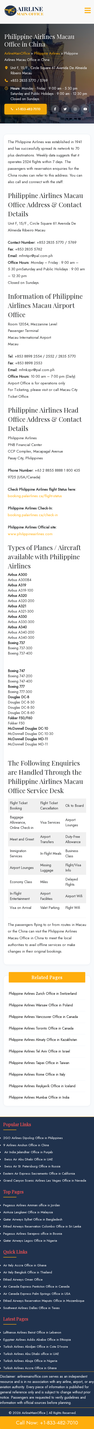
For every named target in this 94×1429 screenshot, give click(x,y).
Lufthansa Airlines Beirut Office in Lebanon (32, 1332)
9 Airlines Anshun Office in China (26, 1145)
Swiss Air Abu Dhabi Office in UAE (28, 1159)
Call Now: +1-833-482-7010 (47, 1422)
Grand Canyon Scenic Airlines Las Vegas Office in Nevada (44, 1180)
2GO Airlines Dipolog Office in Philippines (33, 1138)
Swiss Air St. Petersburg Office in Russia (31, 1166)
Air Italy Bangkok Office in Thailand (27, 1272)
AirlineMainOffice (17, 53)
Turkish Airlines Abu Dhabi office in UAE (31, 1353)
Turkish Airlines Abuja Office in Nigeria (30, 1360)
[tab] (88, 10)
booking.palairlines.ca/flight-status (35, 495)
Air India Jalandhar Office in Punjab (28, 1152)
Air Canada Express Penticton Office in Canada (36, 1286)
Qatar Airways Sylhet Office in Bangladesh (32, 1219)
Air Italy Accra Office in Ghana (24, 1265)
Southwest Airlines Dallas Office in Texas (31, 1308)
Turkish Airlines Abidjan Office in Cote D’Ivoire (35, 1346)
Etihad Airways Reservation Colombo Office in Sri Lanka (42, 1226)
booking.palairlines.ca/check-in (33, 514)
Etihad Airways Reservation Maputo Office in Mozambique (43, 1300)
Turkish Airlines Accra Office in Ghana (30, 1368)
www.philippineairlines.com (30, 534)
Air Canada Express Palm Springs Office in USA (36, 1293)
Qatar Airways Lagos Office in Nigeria (30, 1240)
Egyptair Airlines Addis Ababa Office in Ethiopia (37, 1339)
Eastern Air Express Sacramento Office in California (39, 1173)
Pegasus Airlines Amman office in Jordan (31, 1205)
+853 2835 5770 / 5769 (29, 80)
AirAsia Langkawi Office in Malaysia (28, 1212)
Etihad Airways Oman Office (23, 1279)
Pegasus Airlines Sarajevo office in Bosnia (32, 1233)
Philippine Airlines (47, 53)
